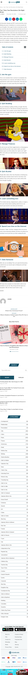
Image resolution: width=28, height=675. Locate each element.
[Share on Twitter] (10, 19)
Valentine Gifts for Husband (14, 532)
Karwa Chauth (14, 499)
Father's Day (14, 470)
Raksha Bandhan (14, 457)
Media (6, 644)
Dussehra (14, 607)
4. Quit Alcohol (7, 60)
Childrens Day (14, 561)
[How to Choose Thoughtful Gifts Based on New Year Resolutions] (14, 334)
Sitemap (17, 644)
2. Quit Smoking (7, 54)
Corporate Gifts (18, 639)
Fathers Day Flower (14, 610)
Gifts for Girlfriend (14, 594)
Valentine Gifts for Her (14, 496)
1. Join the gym (7, 51)
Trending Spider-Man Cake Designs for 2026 (11, 381)
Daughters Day (14, 587)
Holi (14, 542)
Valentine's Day (14, 463)
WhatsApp (7, 642)
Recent (7, 377)
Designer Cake (14, 616)
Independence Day (14, 548)
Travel (14, 538)
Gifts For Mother (14, 460)
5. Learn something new (9, 63)
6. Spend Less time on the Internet (12, 66)
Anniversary (14, 444)
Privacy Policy (8, 647)
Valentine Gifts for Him (14, 545)
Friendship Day (14, 480)
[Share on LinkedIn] (17, 19)
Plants (14, 437)
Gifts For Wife (14, 486)
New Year (14, 525)
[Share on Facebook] (6, 19)
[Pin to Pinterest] (13, 19)
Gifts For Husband (14, 493)
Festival (14, 528)
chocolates (14, 603)
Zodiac (14, 512)
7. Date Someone (7, 69)
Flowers (14, 440)
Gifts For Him (14, 489)
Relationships (14, 424)
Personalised (14, 427)
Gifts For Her (14, 483)
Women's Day (14, 476)
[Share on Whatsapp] (20, 19)
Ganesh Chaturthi (14, 574)
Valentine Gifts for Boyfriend (14, 558)
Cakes (14, 434)
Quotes (14, 577)
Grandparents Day (14, 590)
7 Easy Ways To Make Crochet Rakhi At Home (11, 409)
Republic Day (14, 551)
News (14, 467)
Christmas (14, 502)
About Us (7, 634)
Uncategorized (14, 421)
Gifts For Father (14, 515)
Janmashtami (14, 555)
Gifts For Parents (14, 535)
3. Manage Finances (8, 57)
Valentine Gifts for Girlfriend (14, 522)
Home (1, 7)
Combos (14, 571)
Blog (16, 642)
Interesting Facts (14, 473)
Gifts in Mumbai (14, 613)
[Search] (26, 2)
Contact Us (7, 639)
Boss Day (14, 584)
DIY (14, 509)
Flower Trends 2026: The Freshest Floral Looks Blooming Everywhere (12, 388)
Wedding (14, 600)
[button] (1, 338)
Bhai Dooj (14, 519)
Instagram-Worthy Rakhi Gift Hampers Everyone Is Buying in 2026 (13, 402)
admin (2, 14)
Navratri (14, 506)
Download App (18, 637)
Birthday (14, 454)
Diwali (14, 447)
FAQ (6, 637)
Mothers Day (14, 450)
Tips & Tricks (14, 568)
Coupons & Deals (19, 634)
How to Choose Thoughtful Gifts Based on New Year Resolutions (14, 346)
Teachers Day (14, 564)
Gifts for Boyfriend (14, 597)
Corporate (14, 581)
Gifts (14, 431)
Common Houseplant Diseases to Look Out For (12, 395)
